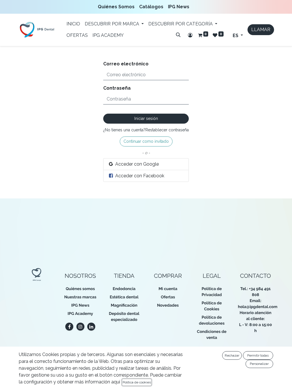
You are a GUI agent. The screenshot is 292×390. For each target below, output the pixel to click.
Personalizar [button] (259, 364)
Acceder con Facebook (139, 175)
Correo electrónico (126, 64)
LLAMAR (260, 29)
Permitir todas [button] (258, 355)
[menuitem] (117, 7)
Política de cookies (137, 382)
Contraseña (117, 88)
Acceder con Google (136, 164)
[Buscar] (178, 35)
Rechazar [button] (232, 355)
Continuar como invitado (146, 141)
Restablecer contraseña (167, 130)
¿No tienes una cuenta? (124, 130)
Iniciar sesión (146, 118)
